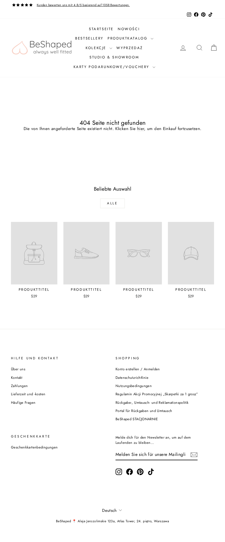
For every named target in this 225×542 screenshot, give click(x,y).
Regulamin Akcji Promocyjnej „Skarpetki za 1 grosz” (157, 394)
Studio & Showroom (114, 57)
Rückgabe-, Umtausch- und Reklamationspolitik (152, 402)
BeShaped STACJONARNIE (137, 419)
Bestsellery (89, 38)
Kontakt (16, 377)
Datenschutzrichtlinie (132, 377)
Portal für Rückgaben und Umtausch (144, 410)
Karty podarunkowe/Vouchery (112, 66)
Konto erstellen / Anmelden (138, 369)
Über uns (18, 369)
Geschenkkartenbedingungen (34, 447)
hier (140, 129)
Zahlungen (19, 385)
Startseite (101, 29)
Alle (112, 203)
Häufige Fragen (23, 402)
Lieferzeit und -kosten (28, 394)
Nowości (129, 29)
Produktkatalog (128, 38)
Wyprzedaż (129, 47)
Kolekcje (97, 47)
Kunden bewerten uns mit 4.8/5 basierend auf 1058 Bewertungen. (83, 5)
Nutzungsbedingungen (134, 385)
